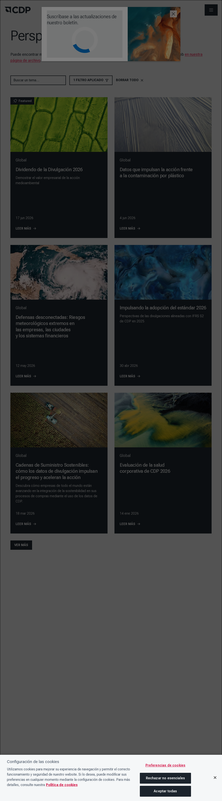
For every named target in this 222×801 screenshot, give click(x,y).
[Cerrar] (215, 777)
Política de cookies (62, 785)
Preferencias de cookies (165, 765)
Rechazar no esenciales (165, 778)
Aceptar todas (165, 791)
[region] (111, 778)
